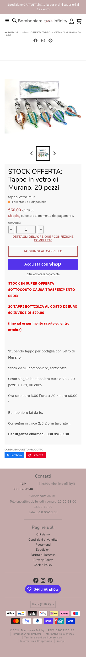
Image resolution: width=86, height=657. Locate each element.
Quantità (14, 223)
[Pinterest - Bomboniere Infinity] (51, 40)
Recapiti (61, 641)
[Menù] (7, 20)
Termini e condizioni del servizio (43, 637)
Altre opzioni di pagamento (43, 274)
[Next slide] (54, 153)
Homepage (11, 32)
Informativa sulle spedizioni (36, 641)
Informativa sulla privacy (59, 634)
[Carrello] (79, 21)
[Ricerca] (14, 20)
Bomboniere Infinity (32, 630)
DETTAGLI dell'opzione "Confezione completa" (43, 238)
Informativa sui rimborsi (26, 634)
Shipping (14, 216)
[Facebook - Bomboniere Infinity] (35, 40)
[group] (43, 153)
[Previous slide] (32, 153)
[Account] (72, 21)
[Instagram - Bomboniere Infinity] (43, 40)
